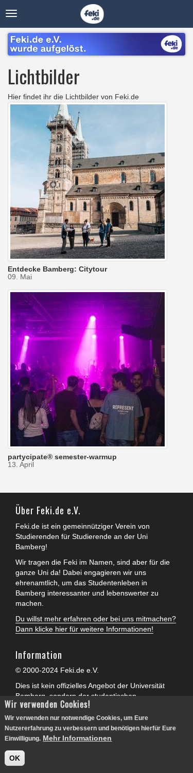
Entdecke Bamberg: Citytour (57, 269)
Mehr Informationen (77, 738)
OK (14, 758)
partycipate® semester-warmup (62, 457)
